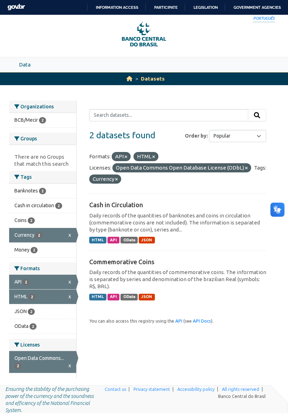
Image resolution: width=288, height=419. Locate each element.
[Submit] (257, 115)
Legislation (206, 7)
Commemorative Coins (122, 261)
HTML (98, 240)
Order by (196, 136)
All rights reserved (240, 389)
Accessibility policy (196, 389)
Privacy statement (151, 389)
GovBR (16, 7)
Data (25, 65)
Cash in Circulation (116, 204)
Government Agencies (257, 7)
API (113, 240)
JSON (146, 240)
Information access (117, 7)
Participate (166, 7)
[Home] (129, 79)
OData (129, 240)
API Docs (202, 320)
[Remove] (126, 157)
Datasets (153, 79)
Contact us (115, 389)
